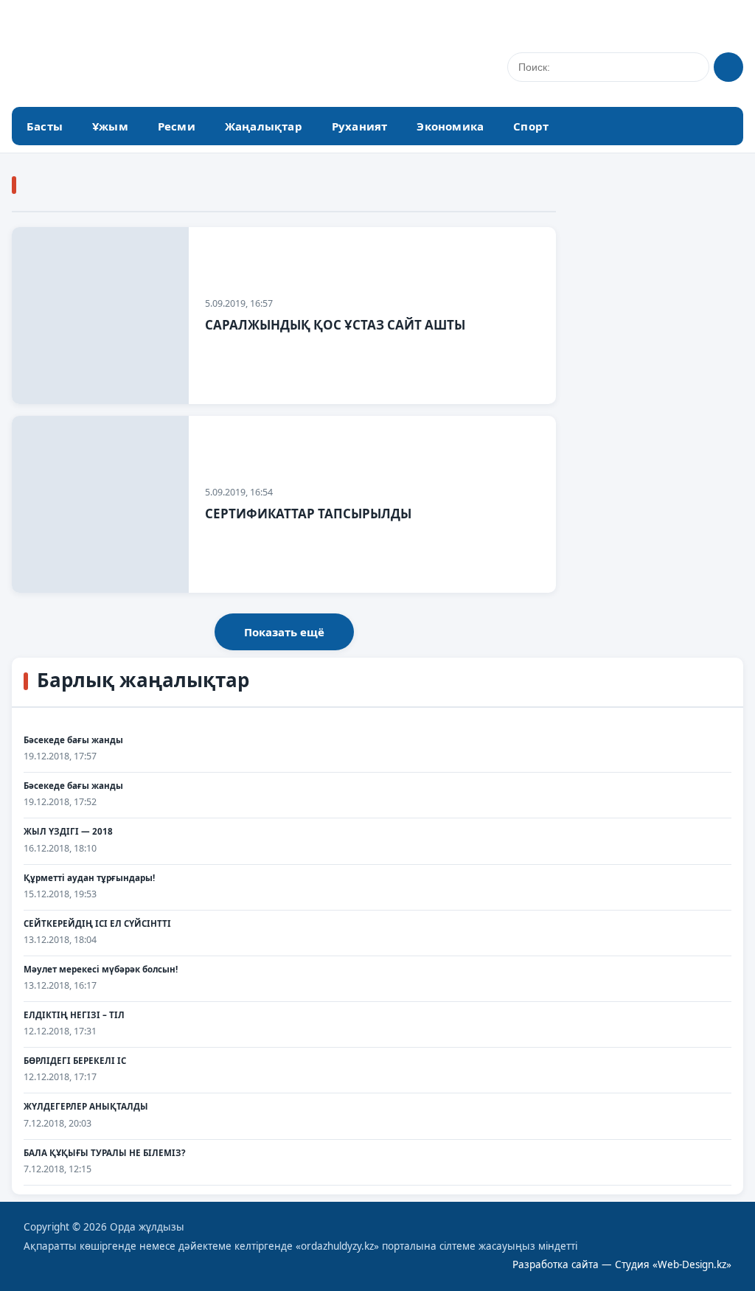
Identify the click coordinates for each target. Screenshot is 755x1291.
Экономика (450, 126)
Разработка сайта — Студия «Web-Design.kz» (621, 1264)
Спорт (531, 126)
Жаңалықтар (263, 126)
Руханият (360, 126)
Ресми (176, 126)
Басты (45, 126)
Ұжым (110, 126)
